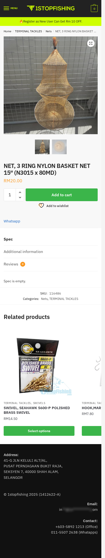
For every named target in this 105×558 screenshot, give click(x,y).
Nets (49, 31)
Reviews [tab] (13, 264)
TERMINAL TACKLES (28, 31)
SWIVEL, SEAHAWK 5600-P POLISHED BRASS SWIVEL (37, 410)
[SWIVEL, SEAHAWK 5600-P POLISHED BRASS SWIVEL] (39, 363)
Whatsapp (12, 221)
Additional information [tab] (23, 251)
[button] (90, 43)
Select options (39, 431)
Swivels (39, 403)
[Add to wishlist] (68, 333)
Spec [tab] (8, 239)
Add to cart (62, 194)
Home (7, 31)
